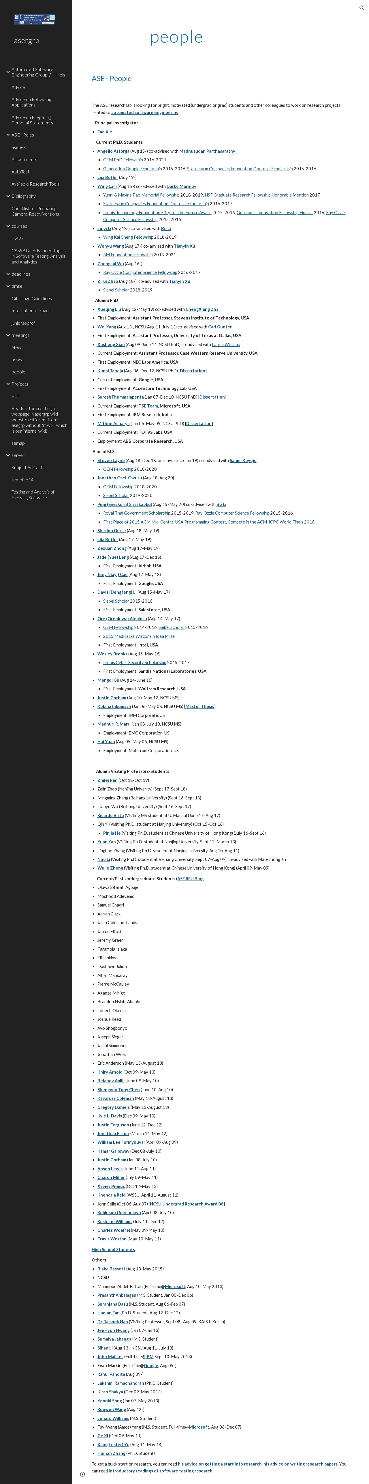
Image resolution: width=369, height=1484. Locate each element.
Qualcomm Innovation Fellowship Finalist (275, 212)
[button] (362, 8)
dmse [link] (17, 286)
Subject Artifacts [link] (28, 467)
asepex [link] (19, 147)
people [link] (18, 371)
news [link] (17, 359)
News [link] (17, 347)
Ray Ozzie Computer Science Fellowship (140, 272)
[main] (176, 36)
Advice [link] (18, 87)
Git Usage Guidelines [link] (32, 298)
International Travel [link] (31, 310)
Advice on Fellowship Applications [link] (32, 101)
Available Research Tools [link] (35, 183)
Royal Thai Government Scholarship (136, 513)
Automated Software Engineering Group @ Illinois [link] (38, 71)
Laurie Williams (226, 344)
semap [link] (18, 443)
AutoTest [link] (20, 171)
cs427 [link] (18, 238)
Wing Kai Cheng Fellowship (128, 237)
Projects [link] (20, 383)
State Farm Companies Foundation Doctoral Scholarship (240, 168)
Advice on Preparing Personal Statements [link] (32, 119)
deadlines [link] (21, 273)
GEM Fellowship (118, 469)
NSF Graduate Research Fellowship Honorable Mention (257, 194)
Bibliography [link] (24, 196)
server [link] (18, 455)
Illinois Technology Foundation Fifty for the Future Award (157, 212)
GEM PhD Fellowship (123, 159)
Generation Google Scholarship (132, 168)
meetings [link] (20, 335)
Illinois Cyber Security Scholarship (134, 662)
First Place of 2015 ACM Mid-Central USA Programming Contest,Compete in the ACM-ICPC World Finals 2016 (209, 521)
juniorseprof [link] (23, 323)
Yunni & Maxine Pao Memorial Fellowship (141, 194)
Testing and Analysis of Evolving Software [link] (33, 494)
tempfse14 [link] (22, 479)
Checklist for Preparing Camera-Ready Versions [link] (35, 210)
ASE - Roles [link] (23, 134)
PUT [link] (16, 396)
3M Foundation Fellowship (128, 254)
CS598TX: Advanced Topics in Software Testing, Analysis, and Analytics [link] (39, 256)
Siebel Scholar (116, 289)
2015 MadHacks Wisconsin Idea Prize (139, 636)
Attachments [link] (24, 159)
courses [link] (19, 226)
